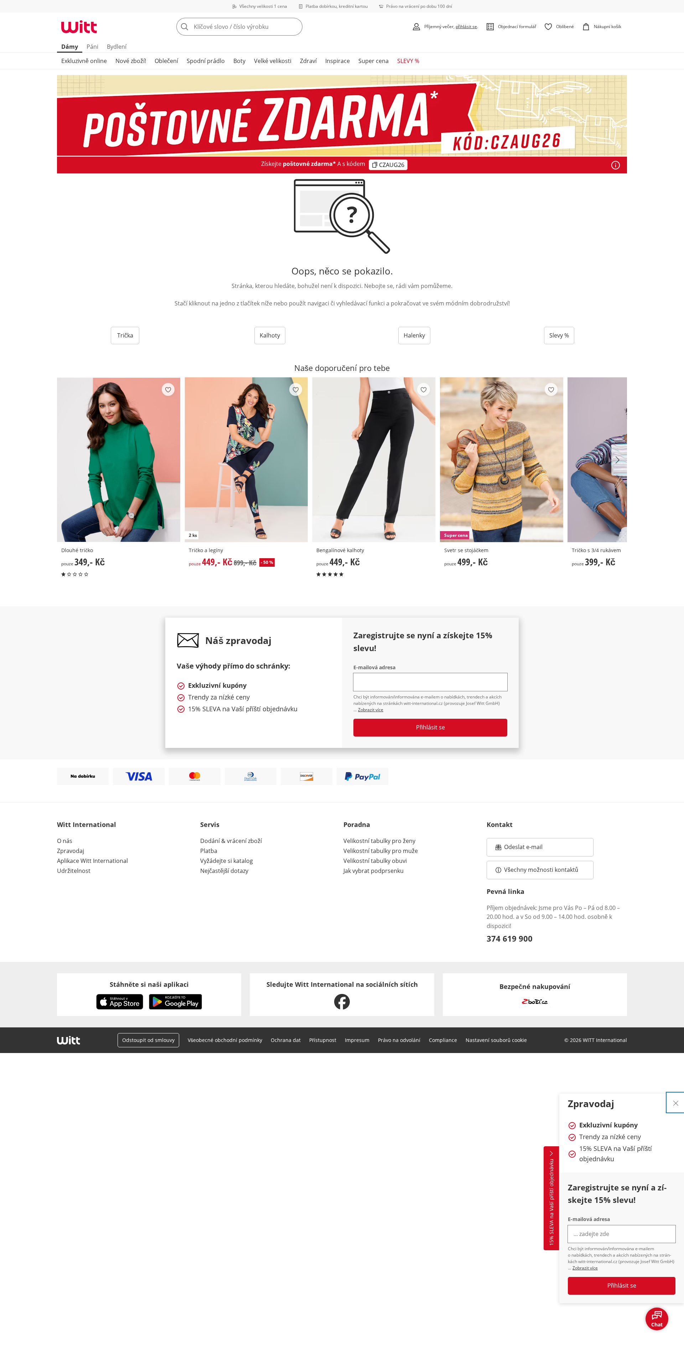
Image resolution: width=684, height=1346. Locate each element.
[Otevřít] (615, 165)
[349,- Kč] (118, 459)
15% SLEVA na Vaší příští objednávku (551, 1202)
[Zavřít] (676, 1102)
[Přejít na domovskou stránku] (79, 26)
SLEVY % (408, 61)
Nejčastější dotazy (224, 871)
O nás (64, 841)
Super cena (373, 61)
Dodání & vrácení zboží (231, 841)
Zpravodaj (70, 851)
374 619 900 (510, 938)
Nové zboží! (130, 61)
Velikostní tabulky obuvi (375, 861)
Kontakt (500, 824)
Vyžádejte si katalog (226, 861)
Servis (209, 824)
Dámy (69, 47)
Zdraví (308, 61)
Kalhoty (270, 335)
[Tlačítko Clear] (295, 27)
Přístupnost (322, 1040)
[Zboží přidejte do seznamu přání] (168, 389)
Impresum (357, 1040)
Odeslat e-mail (532, 849)
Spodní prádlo (206, 61)
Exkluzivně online (84, 61)
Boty (239, 61)
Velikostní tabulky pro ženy (379, 841)
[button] (619, 460)
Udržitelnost (73, 871)
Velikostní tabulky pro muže (380, 851)
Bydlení (116, 47)
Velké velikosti (272, 61)
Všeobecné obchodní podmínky (225, 1040)
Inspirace (337, 61)
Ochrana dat (286, 1040)
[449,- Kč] (373, 459)
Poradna (356, 824)
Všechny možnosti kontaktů (541, 870)
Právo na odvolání (399, 1040)
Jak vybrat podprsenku (373, 871)
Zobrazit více (585, 1268)
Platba (208, 851)
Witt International (86, 824)
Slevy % (559, 335)
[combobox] (255, 26)
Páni (92, 47)
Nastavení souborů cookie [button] (496, 1040)
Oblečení (166, 61)
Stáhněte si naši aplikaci (149, 984)
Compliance (443, 1040)
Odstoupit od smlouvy (148, 1040)
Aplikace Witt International (92, 861)
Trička (125, 335)
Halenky (414, 335)
